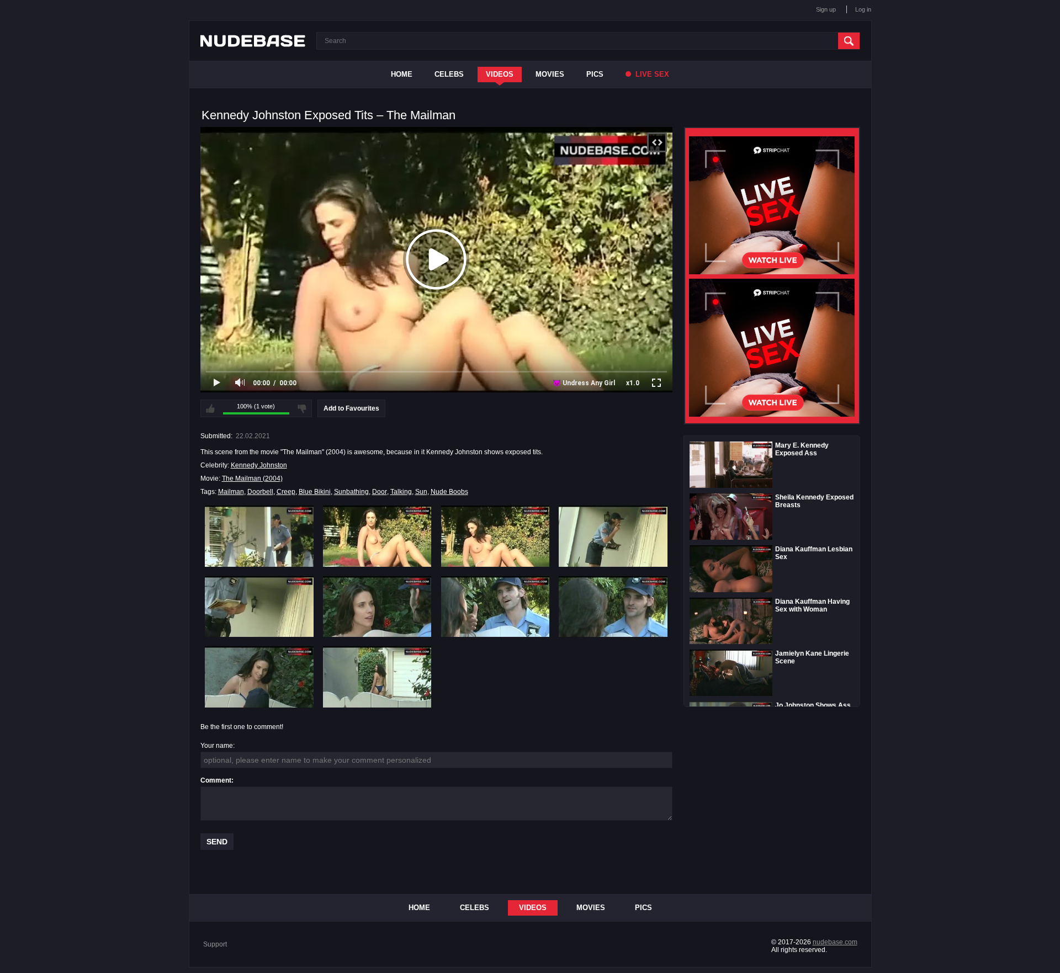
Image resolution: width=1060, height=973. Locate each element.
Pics (594, 74)
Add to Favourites (351, 408)
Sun (421, 492)
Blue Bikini (315, 492)
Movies (550, 74)
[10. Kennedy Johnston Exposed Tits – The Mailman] (377, 676)
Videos (499, 74)
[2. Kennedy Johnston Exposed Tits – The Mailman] (377, 536)
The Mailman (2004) (252, 478)
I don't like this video (302, 408)
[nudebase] (252, 41)
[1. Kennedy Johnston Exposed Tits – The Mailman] (259, 536)
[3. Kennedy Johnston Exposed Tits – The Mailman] (495, 536)
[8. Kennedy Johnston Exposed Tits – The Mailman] (613, 606)
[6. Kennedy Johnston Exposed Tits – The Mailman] (377, 606)
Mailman (231, 492)
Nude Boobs (449, 492)
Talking (401, 492)
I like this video (210, 408)
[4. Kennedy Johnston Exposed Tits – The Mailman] (613, 536)
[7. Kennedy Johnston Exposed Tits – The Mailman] (495, 606)
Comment (215, 780)
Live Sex (651, 74)
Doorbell (260, 492)
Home (401, 74)
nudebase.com (835, 942)
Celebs (449, 74)
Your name (216, 745)
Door (379, 492)
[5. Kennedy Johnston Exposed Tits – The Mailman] (259, 606)
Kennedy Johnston (259, 465)
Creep (286, 492)
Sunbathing (351, 492)
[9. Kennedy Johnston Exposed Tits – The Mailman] (259, 676)
